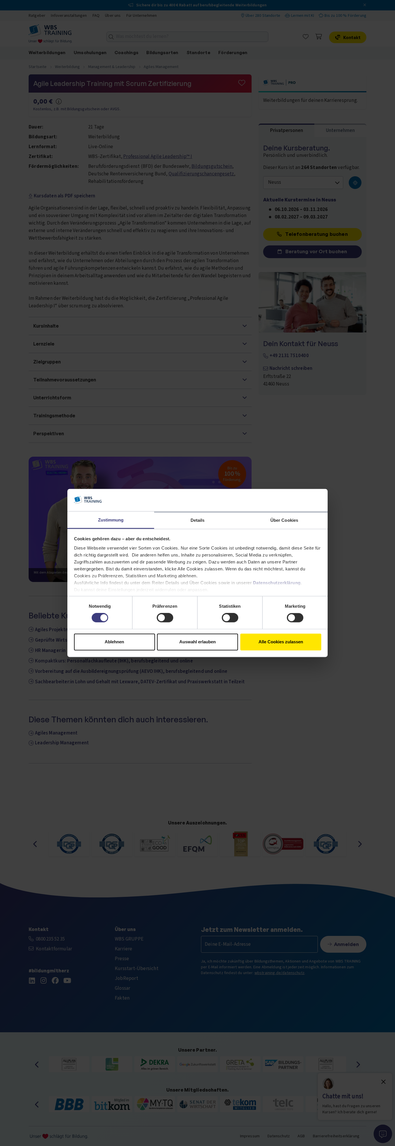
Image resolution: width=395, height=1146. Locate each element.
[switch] (165, 617)
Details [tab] (198, 520)
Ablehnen (114, 641)
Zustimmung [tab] (111, 519)
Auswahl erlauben (197, 641)
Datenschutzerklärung (277, 582)
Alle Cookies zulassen (281, 641)
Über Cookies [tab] (284, 520)
